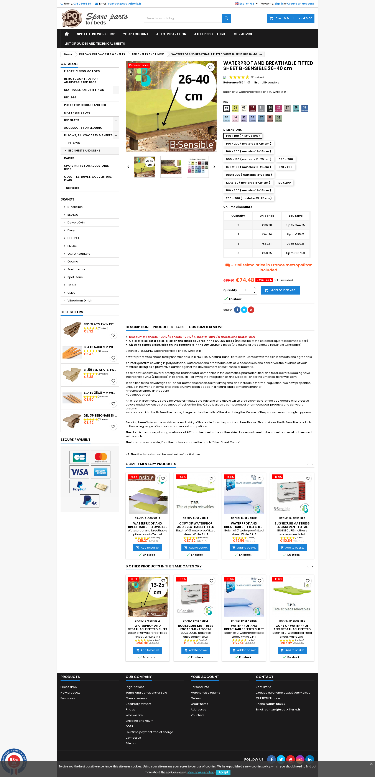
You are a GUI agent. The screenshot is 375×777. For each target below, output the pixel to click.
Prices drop (69, 687)
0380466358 (82, 3)
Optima (72, 261)
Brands (67, 199)
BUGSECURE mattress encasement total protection (292, 527)
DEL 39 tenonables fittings (100, 415)
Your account (135, 34)
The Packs (71, 188)
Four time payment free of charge (149, 732)
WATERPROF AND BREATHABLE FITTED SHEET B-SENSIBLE (148, 629)
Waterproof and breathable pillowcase (147, 525)
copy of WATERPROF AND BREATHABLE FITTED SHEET (195, 527)
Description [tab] (137, 326)
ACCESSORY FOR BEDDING (83, 128)
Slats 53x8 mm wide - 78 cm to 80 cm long (100, 347)
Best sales (68, 698)
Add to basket (280, 290)
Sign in (279, 3)
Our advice (243, 34)
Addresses (198, 709)
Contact (264, 676)
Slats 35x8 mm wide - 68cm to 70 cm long (100, 392)
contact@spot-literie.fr (124, 3)
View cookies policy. (201, 772)
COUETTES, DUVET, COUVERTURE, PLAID (88, 178)
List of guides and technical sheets (95, 43)
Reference (230, 83)
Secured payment (138, 704)
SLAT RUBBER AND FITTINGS (84, 90)
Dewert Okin (76, 222)
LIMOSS (72, 246)
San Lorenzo (76, 269)
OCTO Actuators (78, 254)
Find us (130, 709)
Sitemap (132, 743)
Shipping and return (139, 721)
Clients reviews (136, 698)
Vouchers (197, 715)
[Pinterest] (251, 309)
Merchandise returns (205, 693)
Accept (223, 772)
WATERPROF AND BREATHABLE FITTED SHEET (244, 525)
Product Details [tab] (168, 326)
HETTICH (73, 238)
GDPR (129, 726)
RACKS (69, 158)
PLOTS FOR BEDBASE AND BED (85, 105)
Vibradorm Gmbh (79, 300)
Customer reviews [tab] (206, 326)
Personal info (200, 687)
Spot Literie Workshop (96, 34)
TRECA (71, 285)
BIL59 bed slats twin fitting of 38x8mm (100, 369)
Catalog (69, 63)
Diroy (71, 230)
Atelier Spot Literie (210, 34)
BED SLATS (71, 120)
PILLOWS (74, 143)
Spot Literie (75, 277)
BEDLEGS (70, 97)
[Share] (237, 309)
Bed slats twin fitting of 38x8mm (100, 324)
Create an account (300, 3)
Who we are (134, 715)
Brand (259, 83)
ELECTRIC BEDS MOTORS (82, 71)
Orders (196, 698)
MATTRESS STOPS (77, 113)
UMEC (71, 293)
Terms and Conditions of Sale (146, 693)
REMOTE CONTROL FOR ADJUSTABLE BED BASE (81, 80)
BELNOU (72, 215)
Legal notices (135, 687)
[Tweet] (244, 309)
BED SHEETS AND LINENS (84, 150)
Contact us (133, 738)
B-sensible (75, 207)
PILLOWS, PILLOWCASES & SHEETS (88, 135)
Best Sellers (72, 311)
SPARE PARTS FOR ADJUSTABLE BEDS (86, 167)
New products (70, 693)
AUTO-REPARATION (171, 34)
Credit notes (199, 704)
